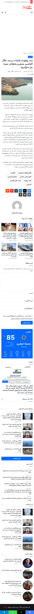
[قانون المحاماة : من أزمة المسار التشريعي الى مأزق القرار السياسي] (28, 563)
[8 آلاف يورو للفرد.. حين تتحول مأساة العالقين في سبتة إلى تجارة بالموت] (28, 443)
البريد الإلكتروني (28, 300)
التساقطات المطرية (24, 173)
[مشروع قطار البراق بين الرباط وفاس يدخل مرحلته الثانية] (25, 247)
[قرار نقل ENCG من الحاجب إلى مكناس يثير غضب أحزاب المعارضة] (8, 247)
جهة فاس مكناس (25, 177)
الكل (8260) (17, 458)
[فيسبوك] (29, 191)
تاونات (12, 173)
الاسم (31, 293)
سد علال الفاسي (15, 180)
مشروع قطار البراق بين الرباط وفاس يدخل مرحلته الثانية (26, 254)
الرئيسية (29, 53)
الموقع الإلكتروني (28, 308)
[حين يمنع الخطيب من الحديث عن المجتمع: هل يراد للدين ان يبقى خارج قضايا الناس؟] (28, 434)
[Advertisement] (17, 34)
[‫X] (25, 191)
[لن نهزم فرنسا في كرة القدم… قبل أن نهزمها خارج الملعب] (28, 596)
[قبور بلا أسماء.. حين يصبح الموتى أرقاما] (28, 451)
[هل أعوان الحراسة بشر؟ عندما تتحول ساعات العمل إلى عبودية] (28, 426)
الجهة (24, 53)
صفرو (28, 184)
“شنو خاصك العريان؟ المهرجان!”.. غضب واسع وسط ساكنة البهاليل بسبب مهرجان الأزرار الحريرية (11, 583)
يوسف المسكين (17, 213)
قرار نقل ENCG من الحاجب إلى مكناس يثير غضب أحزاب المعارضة (8, 254)
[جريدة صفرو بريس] (27, 7)
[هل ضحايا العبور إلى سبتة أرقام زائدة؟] (28, 574)
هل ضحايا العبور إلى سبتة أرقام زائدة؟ (11, 570)
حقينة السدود (12, 177)
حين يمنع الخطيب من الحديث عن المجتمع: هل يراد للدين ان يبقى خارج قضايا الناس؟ (12, 434)
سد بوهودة (27, 180)
